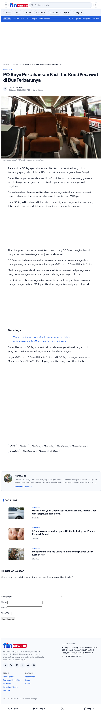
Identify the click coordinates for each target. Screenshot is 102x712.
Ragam (78, 12)
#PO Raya (54, 451)
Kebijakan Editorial (10, 687)
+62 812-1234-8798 (74, 656)
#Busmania (48, 446)
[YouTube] (28, 665)
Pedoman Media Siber (12, 680)
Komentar (6, 596)
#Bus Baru (23, 446)
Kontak (28, 683)
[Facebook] (5, 665)
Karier (27, 680)
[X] (11, 665)
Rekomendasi (44, 19)
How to (16, 19)
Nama (4, 602)
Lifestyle (54, 12)
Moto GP (24, 19)
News (7, 12)
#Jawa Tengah (62, 446)
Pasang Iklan (30, 677)
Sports (67, 12)
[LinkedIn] (33, 665)
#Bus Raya (35, 446)
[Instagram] (16, 665)
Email (4, 607)
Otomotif (40, 12)
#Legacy (42, 451)
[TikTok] (22, 665)
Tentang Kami (8, 677)
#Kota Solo (14, 451)
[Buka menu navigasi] (5, 5)
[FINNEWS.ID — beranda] (19, 5)
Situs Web (6, 613)
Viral (18, 12)
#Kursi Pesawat (29, 451)
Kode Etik (7, 683)
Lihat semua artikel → (23, 487)
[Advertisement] (51, 41)
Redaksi (6, 691)
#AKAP (12, 446)
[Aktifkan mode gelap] (96, 5)
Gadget (34, 19)
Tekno (28, 12)
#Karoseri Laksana (79, 446)
